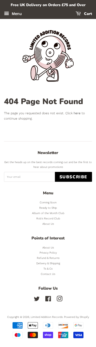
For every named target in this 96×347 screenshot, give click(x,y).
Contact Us (48, 274)
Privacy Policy (48, 252)
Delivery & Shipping (48, 263)
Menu (16, 13)
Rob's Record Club (48, 218)
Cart (87, 13)
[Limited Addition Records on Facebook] (48, 300)
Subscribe (73, 177)
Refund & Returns (48, 258)
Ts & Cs (48, 268)
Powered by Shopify (76, 317)
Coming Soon (48, 202)
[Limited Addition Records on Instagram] (59, 300)
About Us (48, 223)
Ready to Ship (48, 207)
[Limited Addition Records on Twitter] (37, 300)
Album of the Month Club (48, 213)
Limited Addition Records (47, 317)
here (77, 113)
